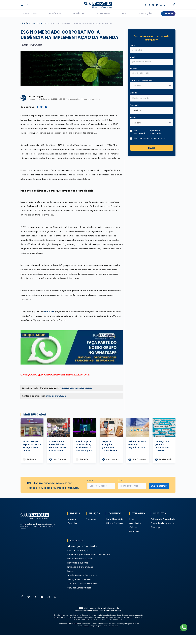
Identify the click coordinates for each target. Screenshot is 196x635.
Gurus (39, 23)
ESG (124, 13)
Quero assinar (159, 486)
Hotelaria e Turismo (77, 562)
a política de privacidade (156, 132)
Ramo (132, 117)
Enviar (151, 147)
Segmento (134, 105)
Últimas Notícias (114, 523)
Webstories (135, 523)
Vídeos (133, 527)
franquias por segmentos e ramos (76, 388)
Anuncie (168, 13)
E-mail (121, 480)
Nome (132, 45)
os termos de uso (158, 139)
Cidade (133, 93)
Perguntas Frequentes (162, 523)
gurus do (56, 396)
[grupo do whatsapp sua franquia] (72, 347)
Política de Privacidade (163, 518)
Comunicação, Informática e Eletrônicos (88, 554)
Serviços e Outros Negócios (82, 583)
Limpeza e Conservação (80, 566)
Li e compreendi (148, 132)
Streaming (103, 13)
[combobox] (149, 98)
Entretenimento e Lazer (80, 558)
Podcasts (134, 531)
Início (23, 23)
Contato (72, 523)
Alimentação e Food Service (82, 546)
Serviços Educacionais (79, 587)
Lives (131, 518)
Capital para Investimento (141, 80)
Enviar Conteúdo (114, 518)
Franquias (30, 13)
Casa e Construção (78, 550)
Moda (70, 571)
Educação (145, 13)
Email (132, 57)
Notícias (79, 13)
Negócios (55, 13)
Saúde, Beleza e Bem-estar (82, 575)
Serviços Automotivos (79, 579)
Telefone (133, 68)
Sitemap (155, 527)
